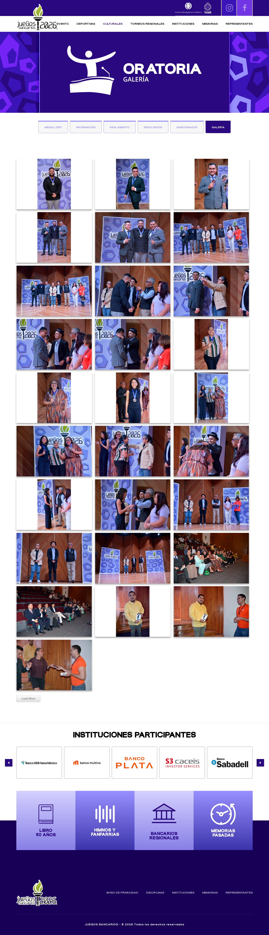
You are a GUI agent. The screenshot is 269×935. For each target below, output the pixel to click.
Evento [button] (63, 23)
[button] (8, 763)
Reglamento (120, 127)
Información (86, 127)
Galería (218, 127)
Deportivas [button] (86, 23)
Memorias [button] (210, 23)
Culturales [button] (112, 23)
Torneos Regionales (147, 23)
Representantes (239, 23)
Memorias (210, 892)
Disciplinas (155, 892)
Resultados (153, 127)
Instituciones (183, 23)
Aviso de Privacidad (122, 892)
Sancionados (187, 127)
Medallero (53, 127)
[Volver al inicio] (37, 17)
